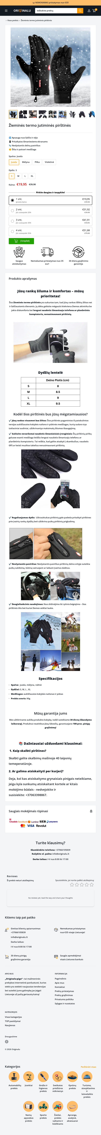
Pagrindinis (60, 978)
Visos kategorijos (13, 1017)
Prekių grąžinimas (64, 995)
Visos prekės (12, 20)
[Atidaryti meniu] (6, 11)
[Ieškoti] (80, 10)
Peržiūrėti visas (89, 1066)
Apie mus (59, 982)
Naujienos (10, 1025)
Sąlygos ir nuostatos (65, 1003)
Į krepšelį (25, 240)
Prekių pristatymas (64, 991)
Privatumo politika (64, 999)
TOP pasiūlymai (13, 1021)
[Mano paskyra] (89, 10)
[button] (50, 200)
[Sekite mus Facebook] (6, 1041)
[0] (94, 10)
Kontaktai (60, 987)
